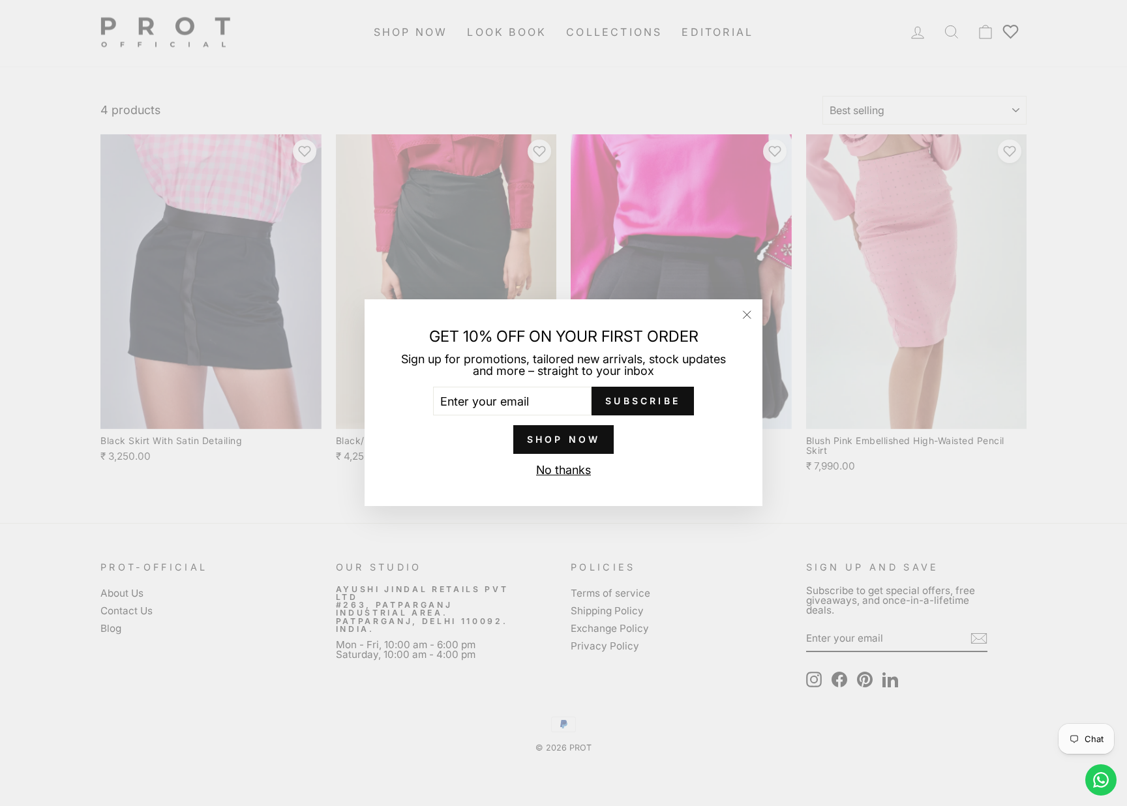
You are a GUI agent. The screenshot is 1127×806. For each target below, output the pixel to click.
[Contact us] (1101, 780)
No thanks (563, 470)
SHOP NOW (564, 439)
